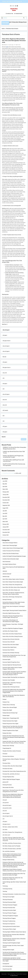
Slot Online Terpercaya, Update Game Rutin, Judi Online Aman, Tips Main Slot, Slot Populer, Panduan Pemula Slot (14, 839)
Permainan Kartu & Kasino (8, 756)
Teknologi (5, 891)
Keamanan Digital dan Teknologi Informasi (12, 664)
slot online (5, 829)
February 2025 (6, 524)
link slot (4, 356)
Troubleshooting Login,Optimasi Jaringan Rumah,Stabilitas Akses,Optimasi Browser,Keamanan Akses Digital (14, 959)
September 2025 (6, 505)
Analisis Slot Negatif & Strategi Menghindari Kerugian (14, 556)
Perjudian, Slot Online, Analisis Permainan (12, 751)
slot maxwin (5, 410)
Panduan (4, 699)
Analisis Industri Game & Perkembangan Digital (13, 548)
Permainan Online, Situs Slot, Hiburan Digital (12, 766)
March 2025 (5, 521)
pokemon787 (5, 782)
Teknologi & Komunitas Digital (9, 910)
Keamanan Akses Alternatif (9, 641)
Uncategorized (6, 963)
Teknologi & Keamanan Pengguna (10, 904)
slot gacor (5, 335)
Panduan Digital (6, 715)
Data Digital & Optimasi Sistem (9, 564)
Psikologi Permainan (7, 784)
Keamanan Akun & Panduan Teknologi (11, 652)
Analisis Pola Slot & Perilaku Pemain (11, 553)
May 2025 (5, 516)
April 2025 (5, 518)
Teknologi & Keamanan (8, 899)
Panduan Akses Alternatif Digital (10, 707)
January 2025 (5, 527)
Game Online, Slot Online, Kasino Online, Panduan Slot (14, 587)
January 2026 (5, 494)
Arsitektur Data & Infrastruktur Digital (11, 559)
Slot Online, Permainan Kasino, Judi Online (12, 848)
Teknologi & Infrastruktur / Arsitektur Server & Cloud (14, 894)
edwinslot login (6, 576)
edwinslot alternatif (7, 573)
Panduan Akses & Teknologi (9, 704)
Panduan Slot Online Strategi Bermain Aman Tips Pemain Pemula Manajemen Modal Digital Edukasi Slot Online (14, 737)
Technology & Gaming (7, 888)
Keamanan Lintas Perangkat (9, 680)
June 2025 (5, 513)
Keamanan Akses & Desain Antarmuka (11, 639)
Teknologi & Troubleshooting (9, 921)
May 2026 (5, 483)
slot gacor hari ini (6, 340)
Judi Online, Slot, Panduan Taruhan (10, 631)
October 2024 (5, 535)
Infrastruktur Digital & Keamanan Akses (11, 613)
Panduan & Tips (6, 702)
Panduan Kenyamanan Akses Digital (10, 723)
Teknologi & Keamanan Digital (9, 902)
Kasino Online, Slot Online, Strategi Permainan (13, 636)
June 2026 (5, 481)
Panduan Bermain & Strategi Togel (10, 712)
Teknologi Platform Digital (8, 949)
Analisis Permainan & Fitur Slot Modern (11, 550)
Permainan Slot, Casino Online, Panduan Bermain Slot (14, 771)
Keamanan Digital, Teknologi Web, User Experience (14, 677)
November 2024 (6, 532)
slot (7, 46)
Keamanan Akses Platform (8, 650)
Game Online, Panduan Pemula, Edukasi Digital (13, 581)
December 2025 (6, 497)
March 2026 (5, 489)
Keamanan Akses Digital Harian (9, 647)
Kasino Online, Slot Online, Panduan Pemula (12, 633)
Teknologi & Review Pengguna (9, 918)
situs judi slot (6, 802)
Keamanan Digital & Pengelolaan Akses (11, 662)
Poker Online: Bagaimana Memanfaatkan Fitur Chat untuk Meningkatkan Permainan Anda (14, 40)
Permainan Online (6, 763)
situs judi (5, 800)
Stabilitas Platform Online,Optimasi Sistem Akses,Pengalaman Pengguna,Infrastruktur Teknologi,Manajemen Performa (12, 855)
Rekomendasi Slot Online (8, 787)
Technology (5, 886)
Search (3, 436)
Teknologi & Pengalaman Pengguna (10, 915)
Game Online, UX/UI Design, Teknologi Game (12, 596)
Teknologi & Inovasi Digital (8, 896)
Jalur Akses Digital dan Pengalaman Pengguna (13, 628)
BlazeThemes (15, 975)
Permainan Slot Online (7, 768)
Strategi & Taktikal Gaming (8, 859)
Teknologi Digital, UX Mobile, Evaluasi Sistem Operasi (14, 931)
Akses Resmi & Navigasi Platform (10, 542)
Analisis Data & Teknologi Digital (10, 545)
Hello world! (18, 473)
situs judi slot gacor (7, 805)
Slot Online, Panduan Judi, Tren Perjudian (11, 846)
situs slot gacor (6, 346)
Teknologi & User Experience (9, 923)
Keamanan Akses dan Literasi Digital (11, 644)
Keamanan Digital (6, 659)
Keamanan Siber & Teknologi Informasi (11, 686)
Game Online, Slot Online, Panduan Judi (11, 590)
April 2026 (5, 486)
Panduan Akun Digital (7, 710)
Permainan (5, 753)
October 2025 (5, 502)
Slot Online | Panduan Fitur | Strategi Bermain (12, 832)
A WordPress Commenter (8, 473)
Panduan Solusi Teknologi (8, 745)
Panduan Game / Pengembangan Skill (11, 718)
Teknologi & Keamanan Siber (9, 907)
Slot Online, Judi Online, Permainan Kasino (12, 843)
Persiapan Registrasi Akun (8, 776)
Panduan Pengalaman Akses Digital (10, 730)
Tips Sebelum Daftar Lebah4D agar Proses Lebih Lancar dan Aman (13, 1)
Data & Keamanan (6, 561)
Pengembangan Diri (7, 748)
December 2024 (6, 529)
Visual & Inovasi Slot (7, 969)
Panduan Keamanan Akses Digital (10, 720)
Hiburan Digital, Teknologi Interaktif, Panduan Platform (14, 610)
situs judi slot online (7, 808)
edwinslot (5, 571)
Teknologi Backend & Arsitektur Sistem (11, 926)
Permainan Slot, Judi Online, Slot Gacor (11, 774)
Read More (4, 324)
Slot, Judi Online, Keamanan (9, 851)
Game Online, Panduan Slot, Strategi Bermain (12, 584)
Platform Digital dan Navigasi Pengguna (11, 779)
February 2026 (6, 492)
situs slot (5, 372)
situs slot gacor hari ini (8, 816)
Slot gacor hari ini (6, 367)
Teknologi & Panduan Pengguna (9, 913)
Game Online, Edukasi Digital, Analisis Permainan (13, 579)
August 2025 (5, 508)
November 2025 (6, 500)
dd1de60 (5, 44)
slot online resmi (6, 835)
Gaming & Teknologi (7, 599)
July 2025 (5, 510)
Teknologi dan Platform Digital (9, 929)
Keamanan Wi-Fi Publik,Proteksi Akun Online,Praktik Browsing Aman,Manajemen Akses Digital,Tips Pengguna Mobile (14, 691)
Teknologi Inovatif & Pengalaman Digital (11, 942)
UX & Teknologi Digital (7, 966)
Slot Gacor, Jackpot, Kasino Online (10, 826)
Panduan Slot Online (7, 733)
